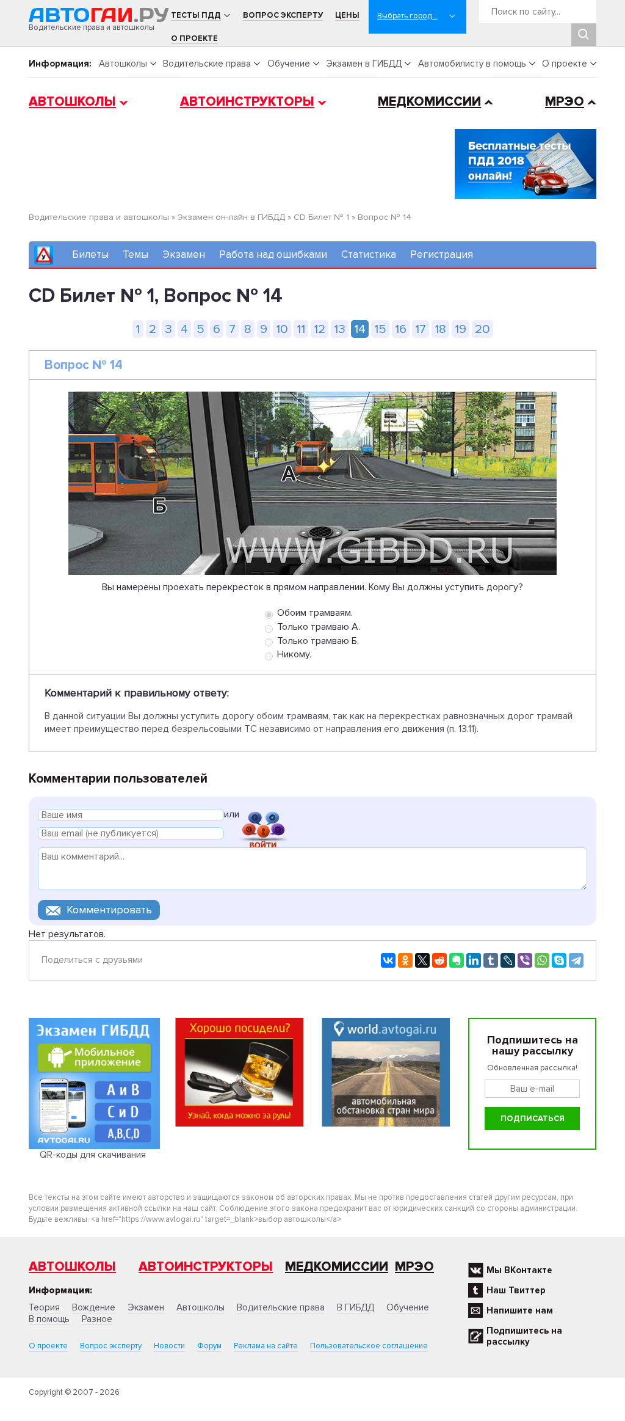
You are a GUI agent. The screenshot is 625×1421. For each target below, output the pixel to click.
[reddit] (439, 960)
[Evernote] (456, 960)
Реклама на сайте (266, 1346)
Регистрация (441, 254)
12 (319, 329)
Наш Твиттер (516, 1290)
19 (460, 329)
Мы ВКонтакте (519, 1270)
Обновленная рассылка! (532, 1068)
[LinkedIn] (473, 960)
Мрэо (414, 1266)
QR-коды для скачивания (93, 1154)
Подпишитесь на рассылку (524, 1336)
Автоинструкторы (247, 101)
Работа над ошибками (273, 254)
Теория (44, 1307)
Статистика (368, 254)
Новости (169, 1346)
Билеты (90, 254)
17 (420, 329)
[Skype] (559, 960)
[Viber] (525, 960)
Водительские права (207, 63)
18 (440, 329)
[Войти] (263, 816)
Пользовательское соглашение (369, 1346)
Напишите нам (519, 1310)
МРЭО (564, 101)
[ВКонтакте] (388, 960)
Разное (97, 1318)
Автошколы (123, 63)
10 (282, 329)
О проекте (194, 38)
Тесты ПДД (196, 15)
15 (380, 329)
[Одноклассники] (405, 960)
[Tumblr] (490, 960)
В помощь (49, 1318)
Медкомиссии (429, 101)
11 (301, 329)
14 (360, 329)
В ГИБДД (355, 1307)
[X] (422, 960)
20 (482, 329)
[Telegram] (576, 960)
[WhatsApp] (542, 960)
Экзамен (183, 254)
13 (339, 329)
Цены (347, 15)
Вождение (93, 1307)
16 (400, 329)
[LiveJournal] (507, 960)
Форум (209, 1346)
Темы (135, 254)
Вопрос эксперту (283, 15)
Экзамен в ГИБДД (364, 63)
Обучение (288, 63)
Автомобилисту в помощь (472, 63)
